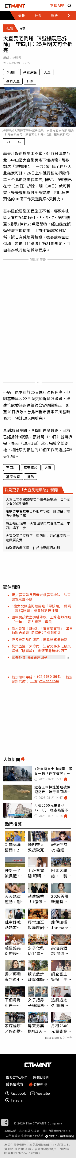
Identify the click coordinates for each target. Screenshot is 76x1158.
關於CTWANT (16, 1077)
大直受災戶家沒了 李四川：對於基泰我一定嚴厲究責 (38, 537)
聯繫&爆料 (41, 1077)
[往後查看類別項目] (66, 15)
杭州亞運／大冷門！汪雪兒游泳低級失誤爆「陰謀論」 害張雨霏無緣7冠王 (41, 648)
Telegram (18, 1100)
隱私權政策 (16, 1149)
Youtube (43, 1093)
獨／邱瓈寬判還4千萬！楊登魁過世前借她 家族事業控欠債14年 (14, 976)
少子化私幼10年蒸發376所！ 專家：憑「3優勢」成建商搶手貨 (38, 950)
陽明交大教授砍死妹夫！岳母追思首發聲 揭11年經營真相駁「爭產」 (36, 847)
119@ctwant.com (44, 680)
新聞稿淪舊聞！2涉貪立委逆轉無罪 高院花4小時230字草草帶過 (14, 847)
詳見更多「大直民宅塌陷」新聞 (31, 489)
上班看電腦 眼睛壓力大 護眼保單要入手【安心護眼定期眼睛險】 (36, 872)
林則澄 (16, 57)
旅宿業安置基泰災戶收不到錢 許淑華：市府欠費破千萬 (38, 513)
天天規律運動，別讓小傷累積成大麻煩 (13, 898)
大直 (47, 72)
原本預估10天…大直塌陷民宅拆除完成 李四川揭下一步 (38, 525)
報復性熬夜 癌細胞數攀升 (59, 847)
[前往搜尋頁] (69, 5)
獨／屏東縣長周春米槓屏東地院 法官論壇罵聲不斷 (41, 597)
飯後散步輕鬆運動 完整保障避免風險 (36, 976)
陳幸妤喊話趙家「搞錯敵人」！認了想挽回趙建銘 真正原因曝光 (13, 924)
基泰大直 (13, 81)
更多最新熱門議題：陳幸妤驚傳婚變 (39, 639)
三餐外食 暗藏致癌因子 (30, 657)
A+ (9, 141)
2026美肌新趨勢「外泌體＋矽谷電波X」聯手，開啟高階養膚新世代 (60, 898)
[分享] (4, 1122)
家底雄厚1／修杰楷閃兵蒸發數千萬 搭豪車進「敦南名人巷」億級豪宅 (14, 1028)
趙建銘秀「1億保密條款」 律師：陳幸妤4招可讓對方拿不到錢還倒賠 (37, 898)
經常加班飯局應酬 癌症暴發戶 (36, 924)
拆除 (30, 81)
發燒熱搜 (40, 1084)
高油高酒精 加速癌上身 (59, 950)
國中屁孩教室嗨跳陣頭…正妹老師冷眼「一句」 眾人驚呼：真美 (41, 619)
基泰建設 (30, 72)
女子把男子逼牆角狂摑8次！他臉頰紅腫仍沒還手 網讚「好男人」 (38, 1002)
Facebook (18, 1093)
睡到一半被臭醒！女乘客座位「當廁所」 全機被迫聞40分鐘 (14, 872)
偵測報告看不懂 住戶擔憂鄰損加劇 (33, 547)
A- (19, 141)
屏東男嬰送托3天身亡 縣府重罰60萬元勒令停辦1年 (37, 1028)
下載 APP (57, 5)
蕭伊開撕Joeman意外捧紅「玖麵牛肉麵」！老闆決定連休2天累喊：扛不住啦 (61, 924)
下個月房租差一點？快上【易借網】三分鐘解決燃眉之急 (14, 1002)
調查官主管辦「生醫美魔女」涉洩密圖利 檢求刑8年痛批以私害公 (60, 976)
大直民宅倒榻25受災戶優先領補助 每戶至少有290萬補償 (38, 501)
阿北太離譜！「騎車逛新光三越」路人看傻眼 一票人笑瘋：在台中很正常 (61, 872)
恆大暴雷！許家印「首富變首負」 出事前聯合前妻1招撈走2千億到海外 (42, 630)
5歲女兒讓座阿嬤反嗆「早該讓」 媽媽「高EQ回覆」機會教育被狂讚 (41, 608)
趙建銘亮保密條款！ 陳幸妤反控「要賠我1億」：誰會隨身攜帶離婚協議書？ (14, 950)
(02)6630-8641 (49, 676)
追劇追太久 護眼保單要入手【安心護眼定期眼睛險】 (59, 1002)
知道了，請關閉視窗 (61, 1136)
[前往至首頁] (15, 5)
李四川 (11, 72)
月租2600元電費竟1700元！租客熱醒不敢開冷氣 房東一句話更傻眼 (60, 1028)
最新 (21, 15)
